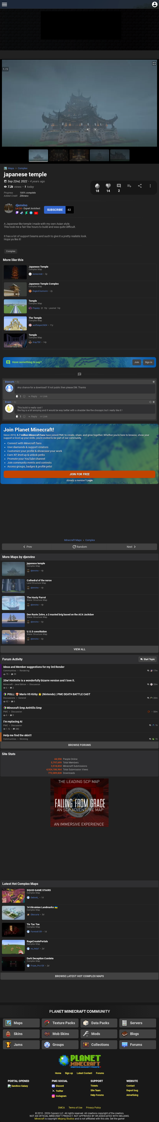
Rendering (24, 670)
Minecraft (39, 1118)
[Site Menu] (4, 4)
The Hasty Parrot (36, 597)
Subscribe (55, 210)
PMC (5, 711)
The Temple (35, 317)
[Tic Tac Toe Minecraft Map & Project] (13, 930)
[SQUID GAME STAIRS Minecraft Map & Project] (13, 896)
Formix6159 (36, 931)
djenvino (21, 205)
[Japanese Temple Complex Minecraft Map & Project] (15, 289)
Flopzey (36, 308)
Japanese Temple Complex (44, 283)
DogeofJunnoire (40, 291)
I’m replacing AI (12, 721)
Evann (8, 402)
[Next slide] (151, 104)
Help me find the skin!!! (17, 735)
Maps (11, 168)
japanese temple (36, 563)
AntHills (149, 711)
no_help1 (35, 948)
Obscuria (35, 914)
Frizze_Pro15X (37, 965)
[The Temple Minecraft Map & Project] (15, 323)
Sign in (148, 362)
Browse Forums (79, 745)
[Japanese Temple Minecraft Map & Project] (15, 272)
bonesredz (37, 274)
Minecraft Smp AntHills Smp (24, 707)
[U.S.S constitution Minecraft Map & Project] (13, 637)
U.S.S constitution (37, 631)
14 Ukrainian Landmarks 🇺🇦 (42, 907)
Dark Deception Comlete (40, 958)
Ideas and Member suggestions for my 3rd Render (33, 666)
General (22, 698)
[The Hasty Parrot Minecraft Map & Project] (13, 603)
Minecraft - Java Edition (14, 684)
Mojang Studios (66, 1118)
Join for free (80, 474)
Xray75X (37, 342)
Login (90, 480)
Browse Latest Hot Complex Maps (79, 976)
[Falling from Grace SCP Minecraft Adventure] (79, 826)
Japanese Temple (38, 266)
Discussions (9, 698)
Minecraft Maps (73, 540)
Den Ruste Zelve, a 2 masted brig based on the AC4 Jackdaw (60, 614)
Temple (33, 300)
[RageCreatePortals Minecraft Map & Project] (13, 947)
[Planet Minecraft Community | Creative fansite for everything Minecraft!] (79, 1061)
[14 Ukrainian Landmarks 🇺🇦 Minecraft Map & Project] (13, 913)
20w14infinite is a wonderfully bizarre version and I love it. (39, 680)
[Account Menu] (154, 4)
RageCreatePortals (37, 941)
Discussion (34, 684)
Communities (9, 670)
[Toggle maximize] (154, 63)
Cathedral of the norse (39, 580)
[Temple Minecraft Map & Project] (15, 306)
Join (136, 362)
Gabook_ (35, 897)
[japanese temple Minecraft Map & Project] (13, 569)
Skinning (24, 739)
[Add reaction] (24, 396)
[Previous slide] (7, 104)
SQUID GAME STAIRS (39, 890)
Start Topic (149, 659)
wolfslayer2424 (40, 325)
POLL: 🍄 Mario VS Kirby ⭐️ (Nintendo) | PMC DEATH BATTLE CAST (48, 694)
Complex (22, 168)
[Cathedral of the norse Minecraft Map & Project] (13, 586)
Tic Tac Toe (33, 924)
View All (80, 649)
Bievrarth (9, 382)
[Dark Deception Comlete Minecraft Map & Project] (13, 964)
